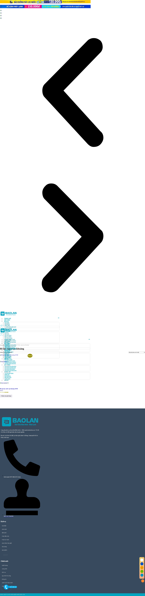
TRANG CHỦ (7, 318)
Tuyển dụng (7, 378)
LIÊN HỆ (6, 380)
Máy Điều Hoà (5, 536)
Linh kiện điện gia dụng (10, 342)
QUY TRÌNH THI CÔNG (6, 576)
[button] (72, 92)
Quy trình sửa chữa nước (10, 370)
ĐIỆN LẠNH (4, 532)
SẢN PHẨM (7, 352)
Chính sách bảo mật (7, 586)
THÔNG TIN (7, 372)
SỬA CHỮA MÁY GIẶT (7, 543)
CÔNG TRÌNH (4, 569)
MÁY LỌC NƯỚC (5, 539)
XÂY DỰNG (7, 351)
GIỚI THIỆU (7, 320)
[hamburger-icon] (89, 339)
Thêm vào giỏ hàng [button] (6, 396)
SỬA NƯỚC (4, 529)
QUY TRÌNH (7, 365)
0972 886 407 (13, 587)
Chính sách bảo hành (7, 582)
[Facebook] (7, 555)
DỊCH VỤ (6, 321)
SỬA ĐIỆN (4, 525)
